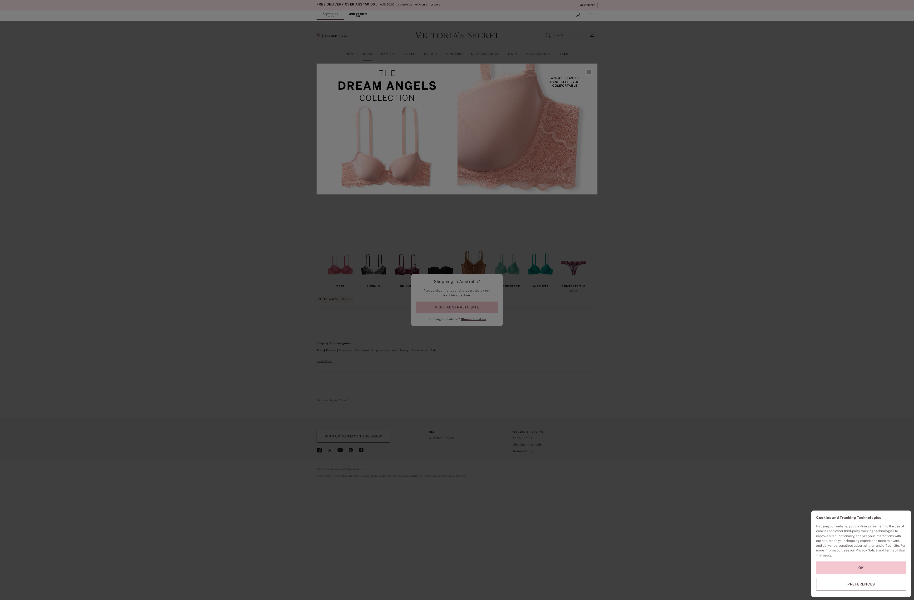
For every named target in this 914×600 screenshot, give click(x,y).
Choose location (473, 319)
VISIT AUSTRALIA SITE (457, 307)
